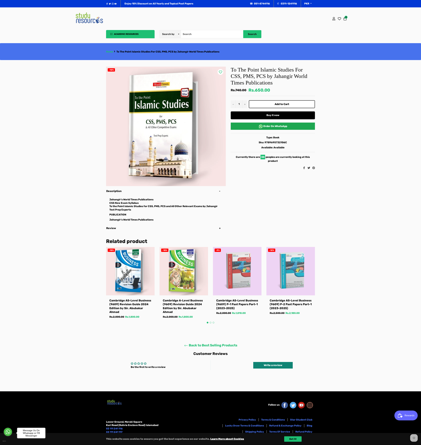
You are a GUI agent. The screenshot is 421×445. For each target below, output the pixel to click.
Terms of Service (279, 431)
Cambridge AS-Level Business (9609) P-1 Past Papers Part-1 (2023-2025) (237, 304)
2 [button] (210, 322)
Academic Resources (126, 34)
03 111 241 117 (114, 432)
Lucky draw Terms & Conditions (244, 425)
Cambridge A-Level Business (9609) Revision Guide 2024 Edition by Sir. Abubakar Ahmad (183, 306)
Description (114, 191)
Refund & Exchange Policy (285, 425)
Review (111, 228)
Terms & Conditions (273, 419)
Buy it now (272, 115)
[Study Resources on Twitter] (293, 404)
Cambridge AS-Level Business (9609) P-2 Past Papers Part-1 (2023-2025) (291, 304)
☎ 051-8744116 (260, 3)
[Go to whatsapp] (8, 432)
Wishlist (339, 18)
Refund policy (303, 431)
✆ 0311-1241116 (287, 3)
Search (252, 34)
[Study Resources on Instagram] (310, 404)
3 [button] (213, 322)
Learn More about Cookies (227, 438)
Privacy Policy (247, 419)
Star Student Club (301, 419)
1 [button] (207, 322)
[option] (130, 286)
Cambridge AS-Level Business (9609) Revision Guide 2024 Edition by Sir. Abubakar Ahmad (130, 306)
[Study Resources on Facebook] (284, 404)
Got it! (293, 439)
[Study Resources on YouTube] (301, 404)
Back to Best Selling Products (212, 345)
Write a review (273, 365)
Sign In (334, 18)
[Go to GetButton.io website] (8, 441)
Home (109, 51)
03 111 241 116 (114, 428)
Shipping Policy (254, 431)
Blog (309, 425)
